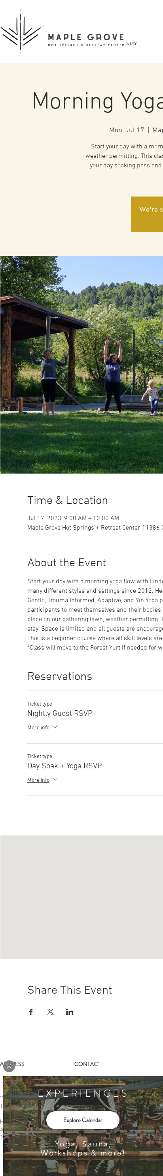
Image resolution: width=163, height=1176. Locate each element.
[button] (9, 1066)
